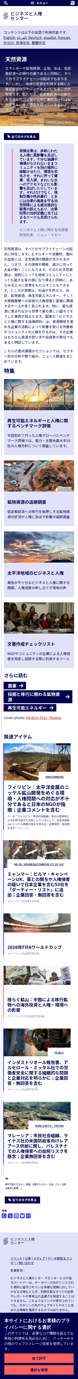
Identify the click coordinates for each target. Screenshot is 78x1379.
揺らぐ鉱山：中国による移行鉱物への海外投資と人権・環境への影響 (37, 1004)
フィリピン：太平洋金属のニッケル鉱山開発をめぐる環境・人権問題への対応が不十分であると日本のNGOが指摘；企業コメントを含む (38, 798)
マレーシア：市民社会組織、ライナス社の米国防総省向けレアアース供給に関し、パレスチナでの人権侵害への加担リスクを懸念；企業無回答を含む (37, 1145)
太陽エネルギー (39, 1184)
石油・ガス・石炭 (57, 1184)
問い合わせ (26, 1263)
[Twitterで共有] (10, 1215)
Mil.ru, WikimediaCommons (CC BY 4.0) (39, 864)
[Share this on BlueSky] (22, 1215)
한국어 (8, 42)
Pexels (59, 1052)
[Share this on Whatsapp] (4, 1215)
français (64, 37)
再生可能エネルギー (15, 1184)
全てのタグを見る (24, 1200)
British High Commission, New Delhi (48, 629)
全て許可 (39, 1358)
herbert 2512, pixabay (61, 122)
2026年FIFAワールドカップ (34, 947)
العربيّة (21, 37)
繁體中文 (39, 42)
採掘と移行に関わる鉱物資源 (34, 697)
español (50, 37)
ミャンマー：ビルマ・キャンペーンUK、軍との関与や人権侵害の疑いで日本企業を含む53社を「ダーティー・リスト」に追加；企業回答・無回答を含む (38, 884)
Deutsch (35, 37)
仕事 (28, 1258)
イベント (16, 1258)
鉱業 (28, 1184)
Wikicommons (55, 777)
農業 (12, 685)
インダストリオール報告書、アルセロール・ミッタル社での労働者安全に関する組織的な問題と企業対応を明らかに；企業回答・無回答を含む (37, 1072)
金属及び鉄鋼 (11, 1188)
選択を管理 (39, 1370)
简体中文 (23, 42)
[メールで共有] (28, 1215)
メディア (39, 1258)
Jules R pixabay (61, 558)
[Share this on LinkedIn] (16, 1215)
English (9, 37)
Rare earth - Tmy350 (49, 1125)
